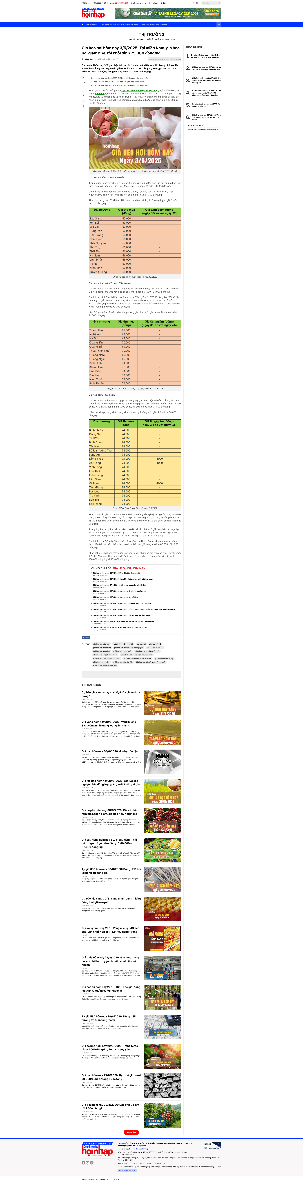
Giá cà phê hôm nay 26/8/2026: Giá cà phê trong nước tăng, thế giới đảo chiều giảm (206, 80)
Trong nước (140, 39)
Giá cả (173, 39)
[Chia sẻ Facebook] (83, 96)
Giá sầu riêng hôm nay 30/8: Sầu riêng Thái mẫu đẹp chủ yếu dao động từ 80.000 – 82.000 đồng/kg (109, 843)
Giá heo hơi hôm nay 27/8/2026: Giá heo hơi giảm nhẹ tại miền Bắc (119, 585)
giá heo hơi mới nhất (101, 651)
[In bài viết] (83, 106)
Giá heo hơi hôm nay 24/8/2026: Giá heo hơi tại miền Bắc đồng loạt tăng (122, 603)
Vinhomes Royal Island (195, 125)
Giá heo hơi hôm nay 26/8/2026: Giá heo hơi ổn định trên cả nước (119, 591)
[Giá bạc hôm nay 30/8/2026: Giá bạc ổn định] (162, 762)
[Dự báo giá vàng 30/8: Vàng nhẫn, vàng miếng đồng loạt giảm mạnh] (162, 909)
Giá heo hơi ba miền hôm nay (105, 666)
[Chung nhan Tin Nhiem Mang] (212, 1146)
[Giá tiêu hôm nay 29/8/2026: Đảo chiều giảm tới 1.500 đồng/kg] (162, 1115)
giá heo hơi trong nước (122, 651)
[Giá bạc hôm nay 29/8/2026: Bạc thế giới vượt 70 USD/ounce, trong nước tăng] (162, 1085)
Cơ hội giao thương (162, 39)
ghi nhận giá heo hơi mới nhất (147, 651)
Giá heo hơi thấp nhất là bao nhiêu (137, 658)
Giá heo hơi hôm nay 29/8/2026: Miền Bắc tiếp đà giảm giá (116, 573)
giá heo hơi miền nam (102, 647)
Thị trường (152, 34)
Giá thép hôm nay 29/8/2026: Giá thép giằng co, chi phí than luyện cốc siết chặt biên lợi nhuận (110, 961)
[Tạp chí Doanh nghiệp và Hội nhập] (162, 3)
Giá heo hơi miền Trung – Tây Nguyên (151, 662)
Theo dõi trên (160, 59)
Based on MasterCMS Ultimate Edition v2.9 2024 (100, 1179)
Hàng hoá (131, 39)
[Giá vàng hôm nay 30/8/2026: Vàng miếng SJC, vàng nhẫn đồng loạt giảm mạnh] (162, 732)
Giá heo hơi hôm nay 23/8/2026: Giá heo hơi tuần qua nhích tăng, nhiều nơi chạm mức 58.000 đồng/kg (134, 609)
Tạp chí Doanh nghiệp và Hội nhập (139, 90)
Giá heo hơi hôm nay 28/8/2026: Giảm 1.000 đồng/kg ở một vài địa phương (123, 579)
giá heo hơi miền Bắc (155, 647)
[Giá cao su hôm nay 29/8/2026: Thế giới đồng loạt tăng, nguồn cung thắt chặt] (162, 997)
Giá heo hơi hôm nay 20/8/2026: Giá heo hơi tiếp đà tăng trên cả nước (121, 627)
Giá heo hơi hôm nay (129, 568)
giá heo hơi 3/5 (155, 644)
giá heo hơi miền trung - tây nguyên (128, 647)
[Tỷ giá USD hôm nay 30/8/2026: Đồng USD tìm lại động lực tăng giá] (162, 879)
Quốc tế (150, 39)
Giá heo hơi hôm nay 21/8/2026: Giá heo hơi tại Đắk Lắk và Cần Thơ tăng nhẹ (123, 621)
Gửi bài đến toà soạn (127, 1170)
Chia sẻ (86, 637)
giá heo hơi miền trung (164, 658)
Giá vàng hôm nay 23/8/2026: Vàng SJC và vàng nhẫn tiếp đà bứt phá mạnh (206, 117)
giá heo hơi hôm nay (101, 644)
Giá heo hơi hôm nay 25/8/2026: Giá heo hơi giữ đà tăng (115, 597)
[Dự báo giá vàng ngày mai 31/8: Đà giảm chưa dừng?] (162, 703)
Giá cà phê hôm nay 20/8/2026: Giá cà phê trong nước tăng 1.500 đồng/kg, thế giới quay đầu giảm (206, 92)
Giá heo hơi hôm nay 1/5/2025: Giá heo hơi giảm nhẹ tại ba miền (117, 82)
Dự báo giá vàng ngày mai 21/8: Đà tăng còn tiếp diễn (206, 105)
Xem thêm (131, 1132)
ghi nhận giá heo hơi (101, 662)
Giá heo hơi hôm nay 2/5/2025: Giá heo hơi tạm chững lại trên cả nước (120, 85)
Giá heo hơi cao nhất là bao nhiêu (106, 658)
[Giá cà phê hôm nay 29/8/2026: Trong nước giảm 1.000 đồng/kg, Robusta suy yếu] (162, 1056)
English (193, 3)
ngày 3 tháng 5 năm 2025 (123, 644)
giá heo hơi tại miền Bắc (123, 662)
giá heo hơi (141, 644)
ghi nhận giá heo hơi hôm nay (105, 655)
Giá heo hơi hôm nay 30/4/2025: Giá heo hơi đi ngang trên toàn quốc (119, 78)
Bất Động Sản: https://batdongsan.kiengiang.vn (203, 129)
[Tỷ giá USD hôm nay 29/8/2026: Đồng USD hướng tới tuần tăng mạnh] (162, 1027)
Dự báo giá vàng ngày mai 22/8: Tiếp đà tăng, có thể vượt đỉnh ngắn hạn (206, 56)
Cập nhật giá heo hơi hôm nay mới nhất (136, 655)
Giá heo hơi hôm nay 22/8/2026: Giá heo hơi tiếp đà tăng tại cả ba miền (121, 615)
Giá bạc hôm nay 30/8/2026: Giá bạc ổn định (110, 751)
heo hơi (100, 93)
